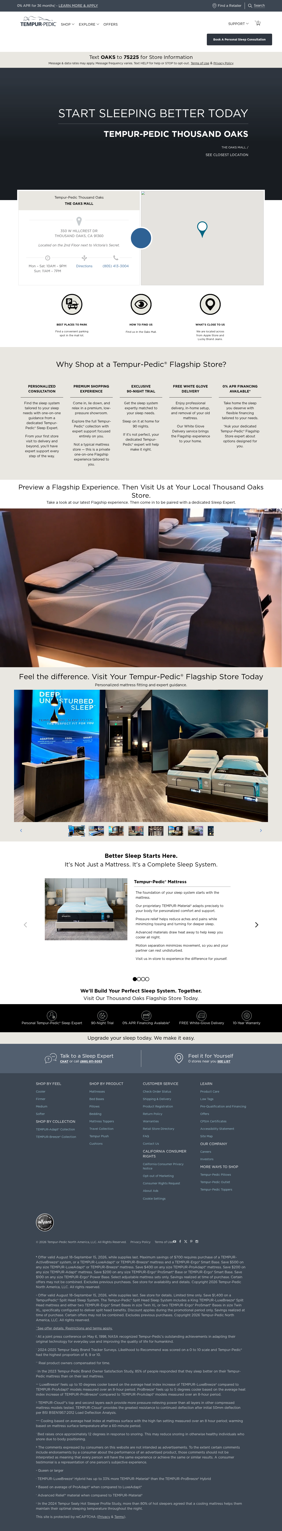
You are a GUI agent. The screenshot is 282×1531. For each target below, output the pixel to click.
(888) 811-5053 (91, 1061)
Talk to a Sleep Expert (87, 1056)
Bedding (95, 1114)
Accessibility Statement (217, 1128)
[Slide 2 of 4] (139, 979)
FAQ (146, 1136)
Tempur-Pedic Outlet (215, 1182)
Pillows (94, 1106)
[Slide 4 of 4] (147, 979)
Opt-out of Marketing (158, 1176)
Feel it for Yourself (210, 1056)
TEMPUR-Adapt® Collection (55, 1129)
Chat (64, 1061)
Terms (119, 1517)
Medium (41, 1106)
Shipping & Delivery (157, 1099)
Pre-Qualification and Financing (223, 1106)
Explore (87, 24)
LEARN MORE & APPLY (78, 6)
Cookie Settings (154, 1198)
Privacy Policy (140, 1242)
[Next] (260, 830)
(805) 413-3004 (116, 266)
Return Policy (152, 1114)
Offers (110, 24)
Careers (205, 1151)
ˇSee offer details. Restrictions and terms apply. (74, 1328)
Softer (40, 1114)
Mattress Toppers (101, 1121)
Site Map (206, 1136)
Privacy (104, 1517)
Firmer (40, 1099)
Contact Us (151, 1143)
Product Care (209, 1091)
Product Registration (158, 1106)
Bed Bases (96, 1099)
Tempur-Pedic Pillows (215, 1174)
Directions (84, 266)
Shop (66, 24)
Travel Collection (101, 1128)
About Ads (150, 1190)
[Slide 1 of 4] (135, 979)
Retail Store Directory (158, 1128)
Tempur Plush (99, 1136)
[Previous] (21, 830)
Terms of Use (164, 1242)
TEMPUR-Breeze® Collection (56, 1136)
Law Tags (206, 1099)
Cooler (40, 1091)
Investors (206, 1159)
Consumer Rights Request (161, 1183)
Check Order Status (157, 1091)
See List (223, 1061)
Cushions (96, 1143)
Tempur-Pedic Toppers (216, 1189)
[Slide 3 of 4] (143, 979)
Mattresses (97, 1091)
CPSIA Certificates (213, 1121)
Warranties (151, 1121)
